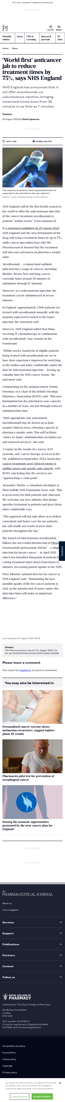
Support (8, 933)
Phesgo (55, 543)
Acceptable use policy (13, 1045)
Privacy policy (9, 1072)
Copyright (7, 1065)
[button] (62, 551)
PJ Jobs (60, 38)
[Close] (60, 1083)
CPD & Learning (31, 38)
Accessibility (9, 1052)
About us (7, 903)
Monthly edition (6, 38)
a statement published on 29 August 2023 (32, 228)
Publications (10, 944)
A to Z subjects (10, 909)
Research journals (46, 38)
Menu (59, 29)
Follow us (8, 977)
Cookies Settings (19, 1096)
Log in (50, 29)
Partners (8, 955)
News (20, 36)
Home (5, 48)
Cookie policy (9, 1059)
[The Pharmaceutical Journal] (5, 28)
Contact (8, 966)
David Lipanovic (30, 119)
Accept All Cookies (42, 1096)
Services (8, 922)
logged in (25, 670)
